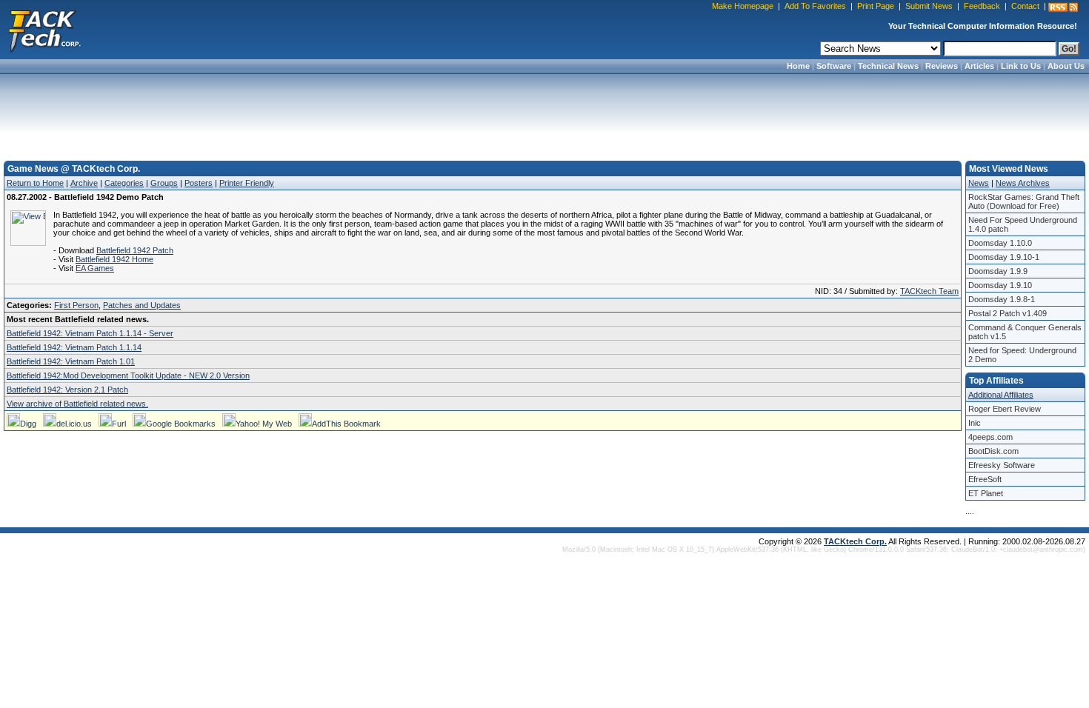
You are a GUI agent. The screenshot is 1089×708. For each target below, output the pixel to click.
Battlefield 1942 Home (114, 259)
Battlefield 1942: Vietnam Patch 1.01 (71, 361)
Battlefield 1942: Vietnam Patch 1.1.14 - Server (90, 333)
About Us (1066, 65)
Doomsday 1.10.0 (1000, 242)
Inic (974, 422)
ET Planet (985, 493)
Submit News (929, 5)
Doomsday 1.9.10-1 (1003, 257)
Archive (84, 182)
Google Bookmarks (181, 423)
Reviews (941, 65)
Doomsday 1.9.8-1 (1001, 299)
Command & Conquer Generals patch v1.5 (1025, 332)
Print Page (875, 5)
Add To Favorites (815, 5)
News (978, 182)
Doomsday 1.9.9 (998, 271)
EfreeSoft (985, 479)
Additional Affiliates (1000, 394)
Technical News (888, 65)
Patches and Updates (142, 305)
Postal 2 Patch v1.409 (1007, 313)
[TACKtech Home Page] (44, 29)
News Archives (1023, 182)
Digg (28, 423)
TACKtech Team (929, 291)
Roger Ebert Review (1004, 408)
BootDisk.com (993, 451)
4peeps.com (990, 437)
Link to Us (1021, 65)
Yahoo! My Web (264, 423)
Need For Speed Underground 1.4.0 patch (1022, 224)
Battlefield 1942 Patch (134, 250)
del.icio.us (74, 423)
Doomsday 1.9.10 (1000, 285)
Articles (979, 65)
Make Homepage (742, 5)
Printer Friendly (246, 182)
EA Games (95, 268)
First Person (76, 305)
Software (833, 65)
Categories (124, 182)
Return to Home (35, 182)
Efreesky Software (1001, 465)
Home (798, 65)
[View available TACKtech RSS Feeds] (1063, 7)
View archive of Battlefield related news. (77, 403)
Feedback (982, 5)
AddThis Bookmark (346, 423)
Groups (164, 182)
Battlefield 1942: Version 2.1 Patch (67, 389)
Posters (198, 182)
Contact (1025, 5)
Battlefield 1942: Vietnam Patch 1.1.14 (74, 347)
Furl (119, 423)
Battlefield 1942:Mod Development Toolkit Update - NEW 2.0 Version (128, 375)
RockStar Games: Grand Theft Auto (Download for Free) (1023, 201)
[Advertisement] (544, 112)
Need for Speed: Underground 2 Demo (1022, 355)
